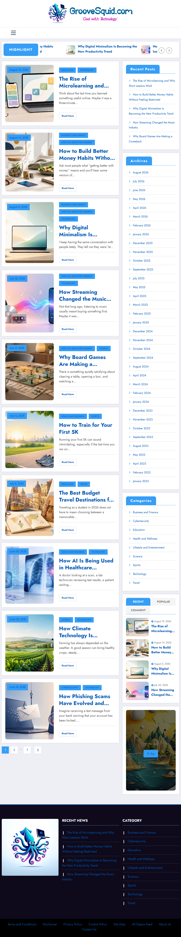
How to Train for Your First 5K (85, 428)
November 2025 (143, 252)
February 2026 (142, 225)
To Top (150, 754)
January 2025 (141, 322)
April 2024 (139, 375)
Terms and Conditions (22, 924)
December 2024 (143, 331)
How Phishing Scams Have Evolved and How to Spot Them (84, 700)
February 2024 (142, 393)
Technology (87, 70)
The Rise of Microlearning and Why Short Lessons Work (83, 82)
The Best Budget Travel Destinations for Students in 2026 (86, 496)
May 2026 (139, 199)
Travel (83, 484)
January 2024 (141, 402)
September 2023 (143, 437)
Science (103, 348)
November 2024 (143, 340)
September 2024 (143, 358)
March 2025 (140, 305)
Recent (138, 602)
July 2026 (138, 181)
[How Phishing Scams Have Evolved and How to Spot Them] (29, 710)
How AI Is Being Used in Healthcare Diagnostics (86, 564)
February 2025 (142, 314)
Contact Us (89, 929)
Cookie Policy (98, 924)
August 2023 (140, 446)
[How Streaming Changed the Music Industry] (29, 303)
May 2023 (139, 455)
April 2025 (139, 296)
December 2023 (143, 411)
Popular (163, 602)
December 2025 (143, 243)
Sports (95, 416)
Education (67, 70)
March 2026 (140, 216)
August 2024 (140, 366)
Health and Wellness (73, 416)
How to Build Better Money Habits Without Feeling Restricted (87, 154)
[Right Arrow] (169, 50)
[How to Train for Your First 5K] (29, 439)
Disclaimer (50, 924)
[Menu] (13, 32)
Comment (138, 610)
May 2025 (139, 287)
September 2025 (143, 269)
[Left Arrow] (161, 50)
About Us (165, 924)
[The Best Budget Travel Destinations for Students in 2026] (29, 507)
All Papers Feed (142, 924)
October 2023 (141, 428)
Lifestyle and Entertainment (77, 142)
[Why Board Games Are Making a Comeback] (29, 371)
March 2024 (140, 384)
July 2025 (138, 278)
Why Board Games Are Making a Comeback (82, 360)
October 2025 (141, 261)
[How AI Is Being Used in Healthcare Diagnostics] (29, 575)
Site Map (119, 924)
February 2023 (142, 472)
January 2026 (141, 234)
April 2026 (139, 208)
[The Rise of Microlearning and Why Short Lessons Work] (29, 93)
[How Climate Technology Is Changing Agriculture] (29, 643)
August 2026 (140, 172)
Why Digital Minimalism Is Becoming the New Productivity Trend (87, 49)
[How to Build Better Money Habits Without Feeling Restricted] (29, 162)
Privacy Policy (72, 924)
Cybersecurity (70, 687)
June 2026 (139, 190)
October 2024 (141, 349)
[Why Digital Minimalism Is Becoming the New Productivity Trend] (29, 232)
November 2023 (143, 419)
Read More (68, 116)
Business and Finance (74, 135)
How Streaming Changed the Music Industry (82, 295)
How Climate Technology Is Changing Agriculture (85, 632)
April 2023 (139, 464)
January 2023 (141, 481)
